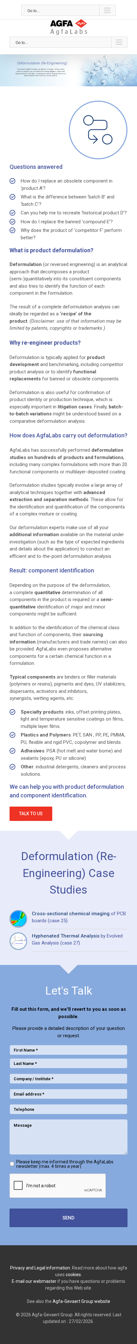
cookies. (74, 1274)
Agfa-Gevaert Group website (81, 1301)
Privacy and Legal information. (40, 1267)
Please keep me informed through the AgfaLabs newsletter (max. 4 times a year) (64, 1164)
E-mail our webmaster (34, 1281)
